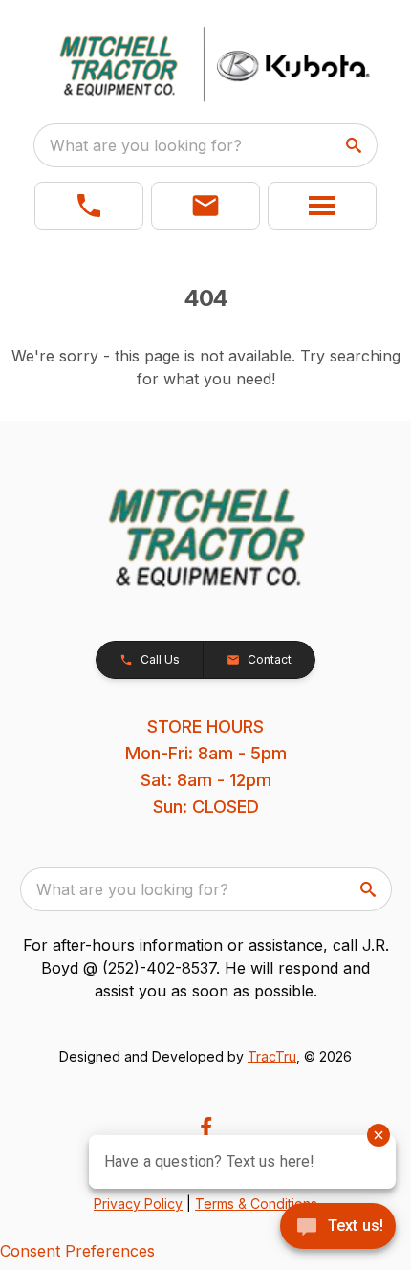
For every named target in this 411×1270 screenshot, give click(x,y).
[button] (88, 206)
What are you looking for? (146, 145)
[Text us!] (338, 1228)
